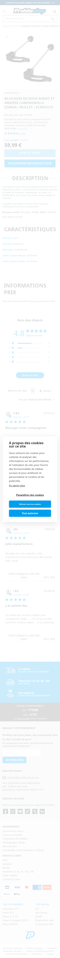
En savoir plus (17, 485)
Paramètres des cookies (30, 495)
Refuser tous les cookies (30, 504)
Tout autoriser (30, 513)
